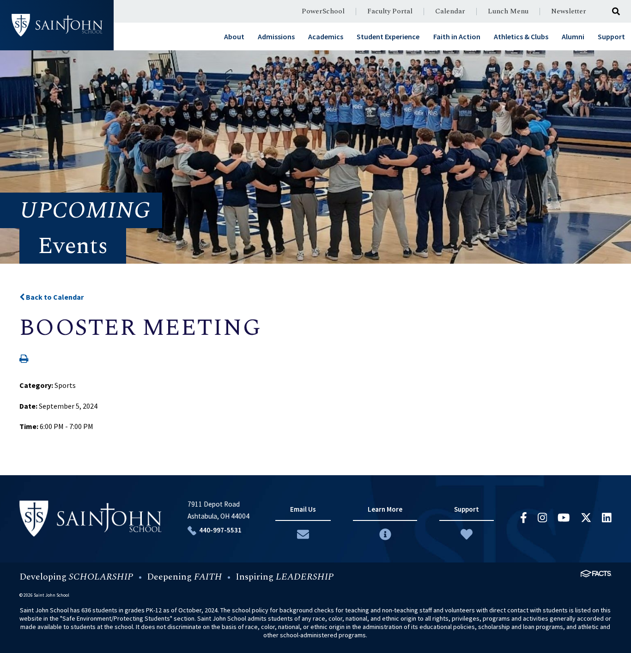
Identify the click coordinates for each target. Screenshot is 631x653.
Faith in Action (456, 36)
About (234, 36)
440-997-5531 (220, 530)
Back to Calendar (54, 297)
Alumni (573, 36)
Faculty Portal (390, 11)
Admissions (276, 36)
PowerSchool (323, 11)
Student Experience (388, 36)
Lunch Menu (508, 11)
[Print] (23, 359)
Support (611, 36)
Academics (325, 36)
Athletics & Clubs (521, 36)
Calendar (450, 11)
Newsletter (568, 11)
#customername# (57, 25)
